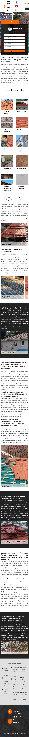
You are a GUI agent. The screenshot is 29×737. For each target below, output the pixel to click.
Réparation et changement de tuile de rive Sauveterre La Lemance (24, 684)
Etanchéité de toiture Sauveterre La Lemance (24, 696)
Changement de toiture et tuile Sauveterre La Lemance (15, 672)
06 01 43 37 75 (8, 9)
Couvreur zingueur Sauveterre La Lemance (24, 671)
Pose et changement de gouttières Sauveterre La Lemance (15, 685)
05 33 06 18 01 (8, 3)
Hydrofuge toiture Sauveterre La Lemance (6, 693)
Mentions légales (22, 733)
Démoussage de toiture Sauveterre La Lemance (15, 696)
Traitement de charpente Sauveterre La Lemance (6, 683)
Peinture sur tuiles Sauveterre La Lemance (6, 672)
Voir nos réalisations (10, 22)
